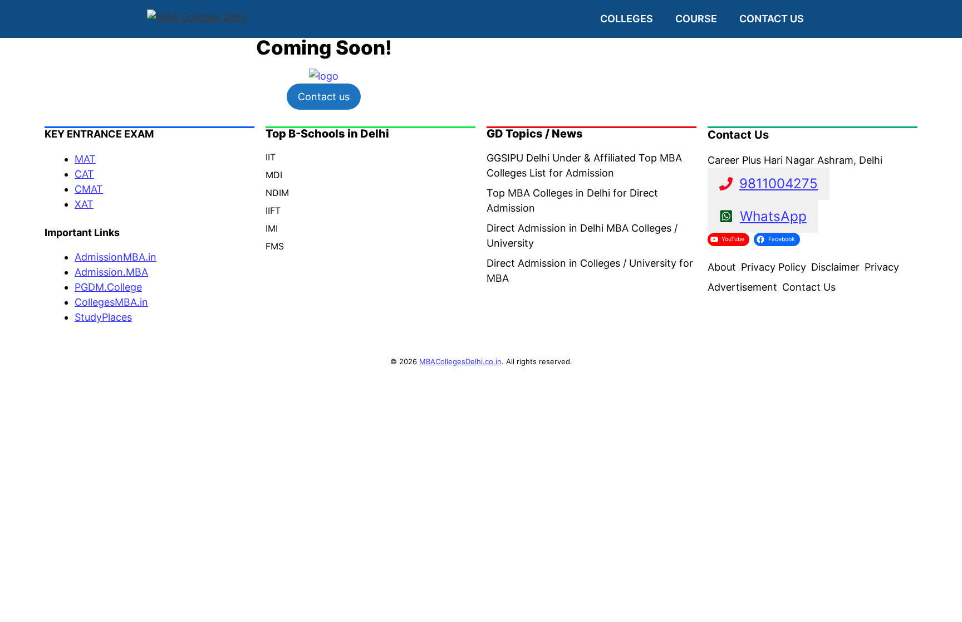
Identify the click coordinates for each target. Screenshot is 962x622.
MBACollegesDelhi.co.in (460, 361)
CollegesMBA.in (111, 302)
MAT (85, 159)
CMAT (89, 189)
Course (696, 19)
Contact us (771, 19)
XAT (84, 204)
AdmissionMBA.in (115, 257)
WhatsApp (773, 216)
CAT (84, 174)
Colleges (626, 19)
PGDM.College (108, 287)
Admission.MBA (111, 272)
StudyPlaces (103, 317)
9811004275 (778, 183)
